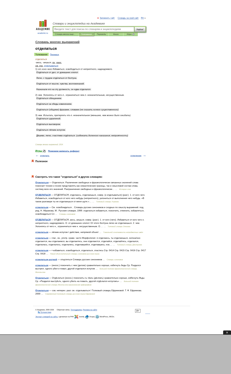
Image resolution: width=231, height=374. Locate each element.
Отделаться (42, 182)
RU (142, 18)
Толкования (86, 34)
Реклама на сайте (90, 310)
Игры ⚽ (131, 34)
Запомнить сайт (107, 18)
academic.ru (43, 33)
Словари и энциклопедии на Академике (79, 23)
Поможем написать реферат (64, 151)
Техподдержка (76, 310)
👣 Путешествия (44, 312)
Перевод (54, 54)
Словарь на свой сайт (128, 18)
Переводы (101, 34)
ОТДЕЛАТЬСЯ (43, 195)
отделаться (41, 207)
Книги (116, 34)
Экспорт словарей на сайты (46, 317)
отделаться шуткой (46, 259)
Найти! (140, 29)
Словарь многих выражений (65, 34)
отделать (44, 155)
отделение (135, 155)
